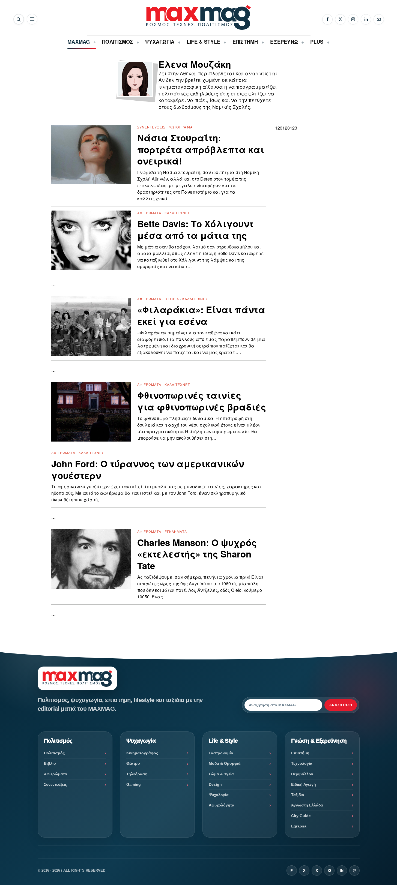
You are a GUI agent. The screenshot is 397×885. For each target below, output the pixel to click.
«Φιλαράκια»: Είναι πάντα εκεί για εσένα (201, 315)
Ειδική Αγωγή (303, 784)
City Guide (301, 816)
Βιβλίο (50, 763)
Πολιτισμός (54, 753)
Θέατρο (133, 763)
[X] (340, 19)
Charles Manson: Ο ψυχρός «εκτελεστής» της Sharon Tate (197, 554)
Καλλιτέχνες (177, 213)
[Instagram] (353, 19)
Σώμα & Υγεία (221, 774)
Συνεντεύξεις (151, 127)
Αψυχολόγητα (221, 805)
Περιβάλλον (302, 774)
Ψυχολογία (219, 795)
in (342, 870)
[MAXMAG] (198, 17)
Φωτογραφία (181, 127)
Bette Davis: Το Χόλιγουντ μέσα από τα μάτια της (195, 229)
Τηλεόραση (137, 774)
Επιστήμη (300, 753)
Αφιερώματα (149, 213)
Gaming (133, 784)
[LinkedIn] (366, 19)
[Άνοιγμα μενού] (32, 19)
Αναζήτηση (340, 705)
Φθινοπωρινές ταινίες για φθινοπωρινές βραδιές (201, 401)
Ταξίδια (297, 795)
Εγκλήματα (176, 531)
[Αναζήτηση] (19, 19)
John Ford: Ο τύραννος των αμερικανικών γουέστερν (147, 469)
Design (215, 784)
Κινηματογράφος (142, 753)
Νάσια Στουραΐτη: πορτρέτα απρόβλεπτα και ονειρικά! (200, 149)
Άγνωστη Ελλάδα (307, 805)
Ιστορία (172, 298)
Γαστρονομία (221, 753)
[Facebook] (327, 19)
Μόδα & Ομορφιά (225, 763)
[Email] (379, 19)
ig (329, 870)
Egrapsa (298, 826)
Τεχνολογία (301, 763)
